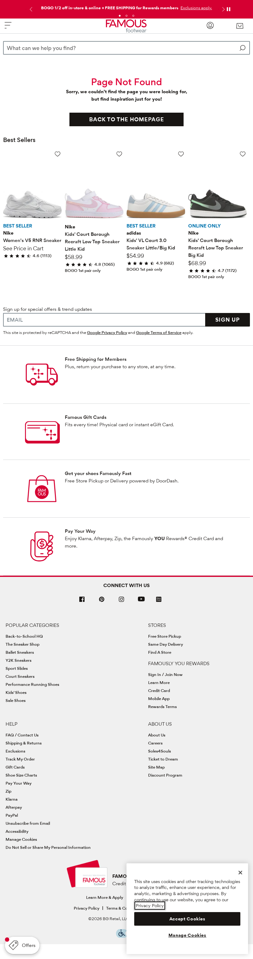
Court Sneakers (20, 676)
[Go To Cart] (239, 26)
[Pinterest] (102, 602)
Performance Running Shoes (32, 684)
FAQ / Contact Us (22, 734)
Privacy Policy (86, 908)
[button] (195, 7)
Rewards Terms (162, 706)
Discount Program (165, 775)
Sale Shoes (16, 700)
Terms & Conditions (124, 908)
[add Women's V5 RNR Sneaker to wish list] (57, 154)
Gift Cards (15, 767)
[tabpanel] (126, 6)
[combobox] (126, 48)
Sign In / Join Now (165, 674)
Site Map (156, 767)
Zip (8, 791)
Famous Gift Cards (85, 417)
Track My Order (20, 759)
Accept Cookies (187, 919)
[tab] (120, 16)
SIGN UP (227, 319)
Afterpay (14, 807)
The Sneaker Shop (22, 644)
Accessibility (17, 831)
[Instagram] (121, 602)
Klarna (12, 799)
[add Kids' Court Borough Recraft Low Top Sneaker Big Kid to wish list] (242, 154)
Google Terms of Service (158, 332)
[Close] (240, 872)
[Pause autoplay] (228, 9)
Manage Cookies (21, 839)
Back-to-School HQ (24, 636)
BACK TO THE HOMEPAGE (126, 119)
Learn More (159, 682)
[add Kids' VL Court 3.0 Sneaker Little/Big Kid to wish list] (181, 154)
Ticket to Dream (163, 759)
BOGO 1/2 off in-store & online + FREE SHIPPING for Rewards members (109, 7)
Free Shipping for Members (95, 359)
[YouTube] (141, 602)
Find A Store (159, 652)
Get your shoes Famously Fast (98, 473)
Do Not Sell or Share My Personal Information (48, 847)
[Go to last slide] (30, 9)
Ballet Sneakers (20, 652)
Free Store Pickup (164, 636)
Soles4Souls (159, 750)
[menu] (8, 28)
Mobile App (159, 698)
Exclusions (15, 750)
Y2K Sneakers (18, 660)
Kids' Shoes (16, 692)
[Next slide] (223, 9)
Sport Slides (17, 668)
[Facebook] (82, 602)
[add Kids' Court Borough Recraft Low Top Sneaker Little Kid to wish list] (119, 154)
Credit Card (159, 690)
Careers (155, 742)
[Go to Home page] (126, 26)
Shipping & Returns (24, 742)
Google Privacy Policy (107, 332)
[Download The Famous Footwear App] (158, 600)
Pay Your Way (80, 531)
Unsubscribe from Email (28, 823)
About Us (156, 734)
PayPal (12, 815)
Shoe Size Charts (21, 775)
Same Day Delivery (165, 644)
